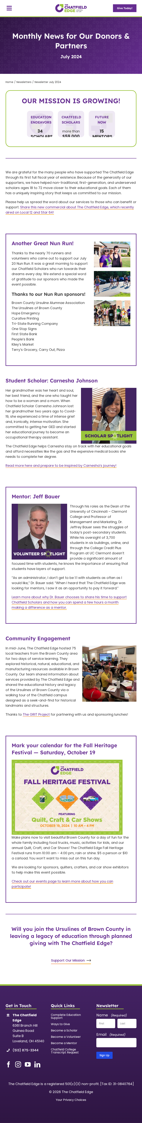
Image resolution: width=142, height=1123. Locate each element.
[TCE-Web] (71, 5)
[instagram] (18, 1064)
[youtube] (28, 1064)
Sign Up (104, 1055)
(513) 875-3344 (25, 1050)
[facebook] (8, 1064)
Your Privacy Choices (71, 1100)
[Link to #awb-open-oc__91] (9, 8)
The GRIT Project (36, 714)
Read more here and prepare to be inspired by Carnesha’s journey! (61, 465)
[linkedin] (37, 1064)
